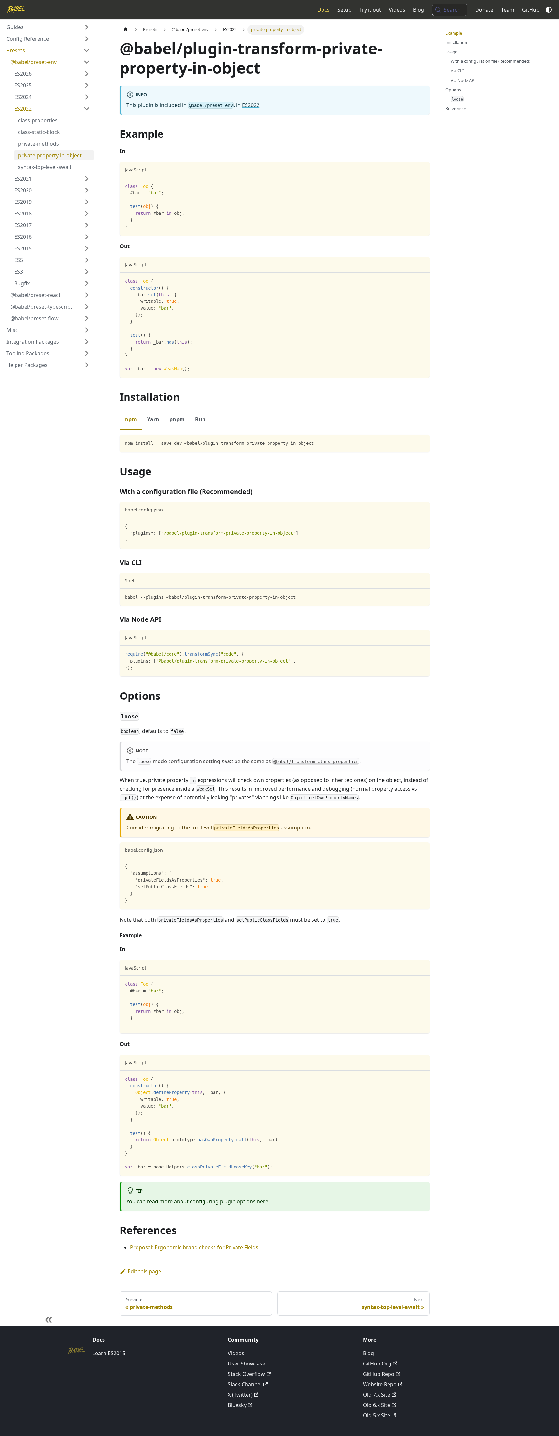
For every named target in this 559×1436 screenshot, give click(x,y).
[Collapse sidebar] (48, 1319)
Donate (484, 9)
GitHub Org (377, 1363)
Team (507, 9)
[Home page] (126, 30)
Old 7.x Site (376, 1394)
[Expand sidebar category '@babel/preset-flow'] (87, 318)
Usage (451, 52)
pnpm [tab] (177, 419)
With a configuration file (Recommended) (490, 61)
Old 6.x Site (376, 1405)
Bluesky (237, 1405)
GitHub (531, 9)
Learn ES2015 (109, 1353)
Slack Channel (245, 1384)
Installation (456, 42)
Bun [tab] (200, 419)
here (262, 1201)
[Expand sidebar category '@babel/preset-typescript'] (87, 306)
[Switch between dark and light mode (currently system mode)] (548, 10)
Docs (323, 9)
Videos (397, 9)
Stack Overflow (246, 1373)
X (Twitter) (240, 1394)
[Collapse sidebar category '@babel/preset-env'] (87, 62)
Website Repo (380, 1384)
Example (453, 33)
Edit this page (144, 1271)
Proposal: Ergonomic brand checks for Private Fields (194, 1247)
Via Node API (463, 80)
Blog (418, 9)
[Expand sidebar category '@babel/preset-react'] (87, 295)
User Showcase (246, 1363)
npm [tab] (131, 419)
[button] (48, 27)
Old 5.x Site (376, 1415)
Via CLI (457, 70)
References (455, 108)
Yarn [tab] (153, 419)
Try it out (370, 9)
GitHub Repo (378, 1373)
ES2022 (250, 105)
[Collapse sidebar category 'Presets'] (87, 50)
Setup (344, 9)
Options (453, 90)
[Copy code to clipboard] (421, 186)
